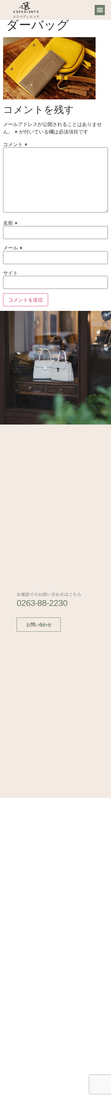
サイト (10, 272)
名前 (10, 222)
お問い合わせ (38, 624)
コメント (15, 144)
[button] (100, 10)
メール (13, 247)
